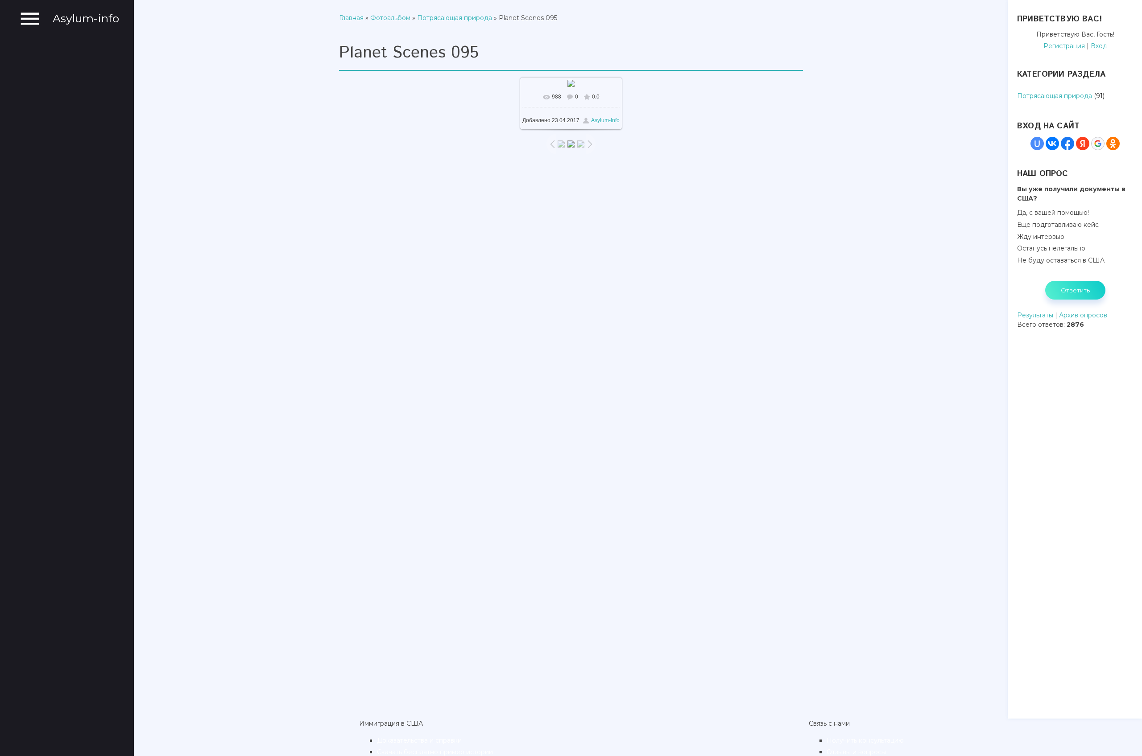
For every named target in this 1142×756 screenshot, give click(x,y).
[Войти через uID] (1037, 143)
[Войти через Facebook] (1067, 143)
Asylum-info (86, 18)
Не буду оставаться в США (1061, 260)
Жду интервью (1040, 236)
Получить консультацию (865, 740)
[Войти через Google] (1098, 143)
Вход (1099, 46)
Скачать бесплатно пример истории (435, 752)
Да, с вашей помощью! (1053, 213)
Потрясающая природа (454, 18)
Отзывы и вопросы (856, 752)
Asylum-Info (605, 120)
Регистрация (1064, 46)
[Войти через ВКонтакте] (1052, 143)
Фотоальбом (390, 18)
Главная (351, 18)
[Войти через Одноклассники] (1113, 143)
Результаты (1035, 315)
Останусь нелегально (1051, 248)
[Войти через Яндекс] (1082, 143)
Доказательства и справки (419, 740)
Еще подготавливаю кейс (1058, 225)
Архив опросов (1083, 315)
